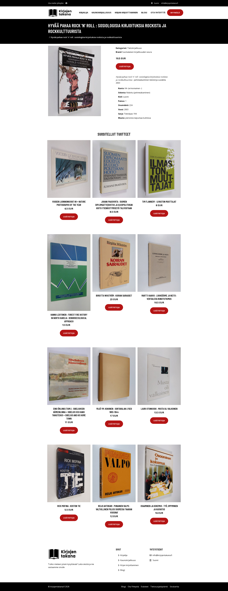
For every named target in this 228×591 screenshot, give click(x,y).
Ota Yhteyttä (158, 12)
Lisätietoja (124, 66)
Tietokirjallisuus (134, 48)
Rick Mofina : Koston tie (69, 505)
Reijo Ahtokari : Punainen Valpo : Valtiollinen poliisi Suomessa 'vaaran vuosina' (114, 509)
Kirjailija (83, 12)
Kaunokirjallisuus (101, 12)
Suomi (156, 3)
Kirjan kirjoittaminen (126, 12)
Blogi (144, 12)
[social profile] (66, 3)
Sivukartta (174, 586)
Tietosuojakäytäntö (159, 586)
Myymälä (175, 12)
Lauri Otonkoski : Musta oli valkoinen (159, 408)
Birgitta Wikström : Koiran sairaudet (114, 295)
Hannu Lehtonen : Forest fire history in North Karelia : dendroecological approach (69, 318)
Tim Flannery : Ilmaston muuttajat (159, 201)
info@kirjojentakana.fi (169, 3)
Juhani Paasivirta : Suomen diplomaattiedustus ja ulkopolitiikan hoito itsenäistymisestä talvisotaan (114, 205)
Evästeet (144, 586)
